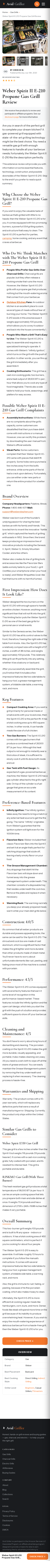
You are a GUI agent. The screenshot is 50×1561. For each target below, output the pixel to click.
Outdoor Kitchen (16, 302)
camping (7, 238)
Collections (7, 1494)
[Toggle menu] (45, 4)
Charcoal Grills (8, 1459)
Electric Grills (8, 1463)
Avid (16, 4)
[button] (37, 4)
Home (5, 12)
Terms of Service (10, 1516)
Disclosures (7, 1520)
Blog (4, 1490)
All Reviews (7, 1468)
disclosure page (12, 117)
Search (5, 1499)
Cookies (6, 1525)
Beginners (29, 1388)
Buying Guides (8, 1473)
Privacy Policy (8, 1511)
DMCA (5, 1530)
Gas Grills (14, 12)
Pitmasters (37, 1391)
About (5, 1485)
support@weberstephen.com (17, 511)
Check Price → (25, 1341)
